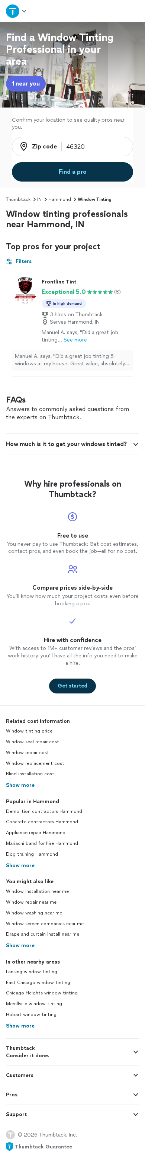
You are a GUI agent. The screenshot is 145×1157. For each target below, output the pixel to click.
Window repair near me (31, 902)
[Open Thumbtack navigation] (16, 11)
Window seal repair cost (32, 741)
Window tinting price (29, 731)
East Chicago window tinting (38, 982)
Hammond (59, 199)
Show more (20, 785)
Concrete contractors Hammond (42, 821)
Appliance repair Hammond (35, 832)
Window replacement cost (35, 763)
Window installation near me (37, 891)
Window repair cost (27, 752)
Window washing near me (34, 913)
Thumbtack (18, 199)
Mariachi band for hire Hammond (42, 843)
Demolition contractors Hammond (44, 811)
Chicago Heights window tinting (42, 993)
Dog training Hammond (32, 854)
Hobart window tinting (31, 1014)
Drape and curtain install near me (42, 934)
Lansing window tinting (31, 971)
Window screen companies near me (45, 923)
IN (39, 199)
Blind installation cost (30, 773)
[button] (72, 444)
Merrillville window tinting (34, 1003)
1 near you (26, 83)
